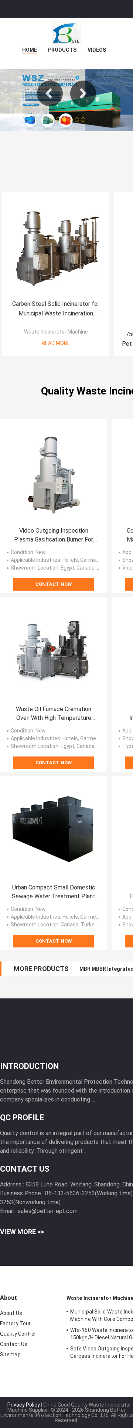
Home (29, 50)
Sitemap (10, 1354)
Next (83, 93)
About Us (11, 1313)
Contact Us (13, 1344)
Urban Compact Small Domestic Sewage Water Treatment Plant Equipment (53, 892)
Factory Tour (15, 1323)
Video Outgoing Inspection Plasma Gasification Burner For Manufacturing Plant (53, 535)
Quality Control (18, 1334)
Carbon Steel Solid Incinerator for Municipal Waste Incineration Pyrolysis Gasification (55, 309)
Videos (97, 50)
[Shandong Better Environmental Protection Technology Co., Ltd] (66, 33)
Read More (56, 343)
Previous (50, 93)
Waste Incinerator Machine (56, 332)
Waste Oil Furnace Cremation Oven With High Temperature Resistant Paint (53, 714)
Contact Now (53, 584)
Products (62, 50)
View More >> (22, 1232)
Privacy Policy (23, 1405)
